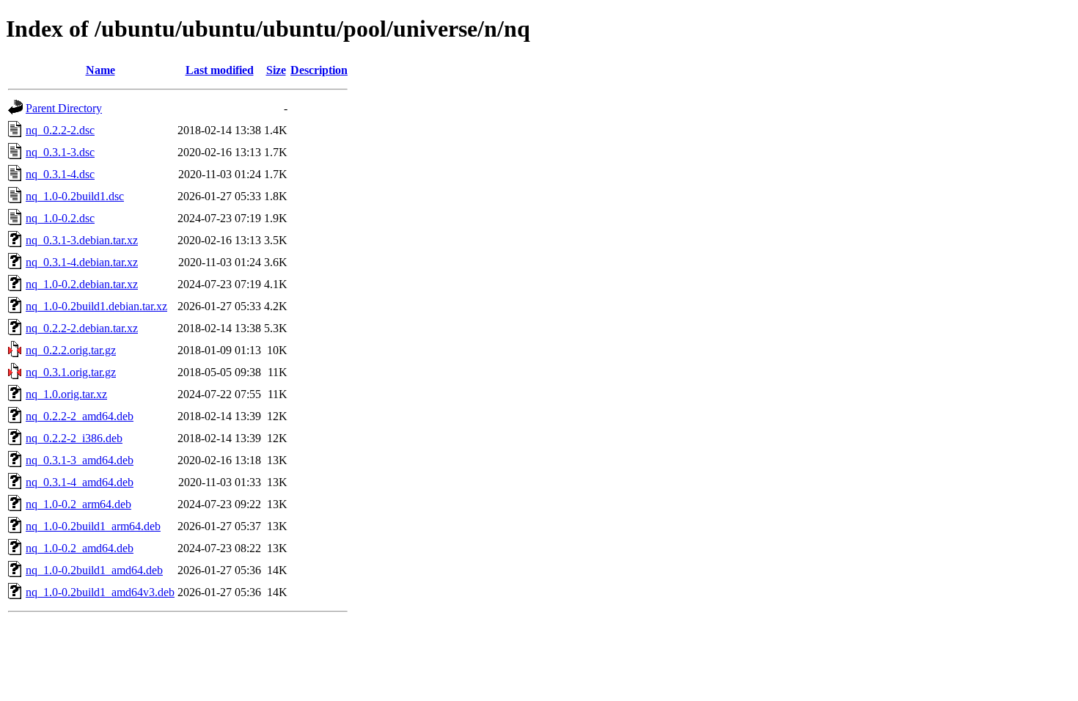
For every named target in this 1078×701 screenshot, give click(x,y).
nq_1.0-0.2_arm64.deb (78, 504)
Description (319, 70)
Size (276, 70)
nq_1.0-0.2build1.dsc (75, 196)
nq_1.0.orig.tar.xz (66, 394)
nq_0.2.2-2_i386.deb (74, 438)
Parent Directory (64, 108)
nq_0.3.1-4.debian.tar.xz (82, 262)
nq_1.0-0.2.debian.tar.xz (82, 284)
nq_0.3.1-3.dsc (60, 152)
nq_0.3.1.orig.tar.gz (71, 372)
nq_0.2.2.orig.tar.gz (71, 350)
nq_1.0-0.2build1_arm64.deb (93, 526)
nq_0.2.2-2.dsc (60, 130)
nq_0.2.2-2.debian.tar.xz (82, 328)
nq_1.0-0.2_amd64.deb (79, 548)
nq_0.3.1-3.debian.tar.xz (82, 240)
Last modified (220, 70)
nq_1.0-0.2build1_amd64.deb (94, 570)
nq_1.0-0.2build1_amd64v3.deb (100, 592)
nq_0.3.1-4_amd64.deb (79, 482)
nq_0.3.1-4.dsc (60, 174)
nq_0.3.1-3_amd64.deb (79, 460)
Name (100, 70)
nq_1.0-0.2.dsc (60, 218)
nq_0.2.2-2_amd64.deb (79, 416)
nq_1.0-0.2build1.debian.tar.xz (96, 306)
